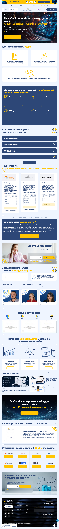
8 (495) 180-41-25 (45, 249)
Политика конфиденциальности (48, 514)
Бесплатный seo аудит (51, 9)
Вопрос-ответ (27, 506)
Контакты (56, 5)
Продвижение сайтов (4, 5)
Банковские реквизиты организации (48, 518)
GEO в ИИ (21, 5)
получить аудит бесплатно (29, 162)
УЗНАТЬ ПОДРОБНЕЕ (47, 204)
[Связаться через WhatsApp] (39, 9)
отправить (45, 257)
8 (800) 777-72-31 (48, 503)
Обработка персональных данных (48, 515)
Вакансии (27, 512)
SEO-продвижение (10, 361)
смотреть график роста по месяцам (10, 210)
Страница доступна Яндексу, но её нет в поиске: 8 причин (14, 391)
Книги (27, 505)
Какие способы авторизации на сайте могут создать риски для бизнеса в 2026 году (51, 380)
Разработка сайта (48, 361)
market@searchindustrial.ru (38, 506)
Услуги (18, 500)
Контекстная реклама (27, 5)
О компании (52, 5)
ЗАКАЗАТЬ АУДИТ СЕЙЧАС (44, 2)
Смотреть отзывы (8, 456)
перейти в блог (52, 373)
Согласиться (14, 525)
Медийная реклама (35, 5)
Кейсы (47, 5)
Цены (49, 5)
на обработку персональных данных (37, 244)
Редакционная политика (28, 523)
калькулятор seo (8, 506)
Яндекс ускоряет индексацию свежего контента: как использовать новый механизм (51, 388)
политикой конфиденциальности (47, 261)
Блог (26, 502)
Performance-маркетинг (14, 5)
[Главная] (4, 14)
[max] (38, 9)
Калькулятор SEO (13, 9)
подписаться (23, 486)
